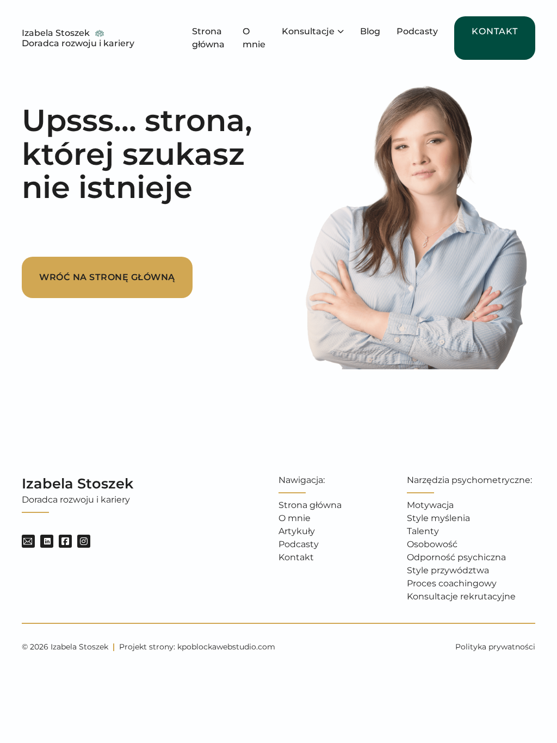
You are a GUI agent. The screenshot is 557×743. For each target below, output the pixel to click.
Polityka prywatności (495, 647)
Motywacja (430, 505)
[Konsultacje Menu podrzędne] (341, 31)
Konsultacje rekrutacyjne (461, 596)
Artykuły (296, 531)
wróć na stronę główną (107, 277)
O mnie (254, 37)
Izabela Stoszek (56, 33)
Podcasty (417, 31)
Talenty (423, 531)
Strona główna (208, 37)
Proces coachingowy (452, 583)
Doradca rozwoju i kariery (78, 43)
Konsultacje (308, 31)
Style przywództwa (448, 570)
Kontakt (495, 31)
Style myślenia (438, 518)
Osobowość (432, 544)
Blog (370, 31)
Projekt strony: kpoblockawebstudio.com (197, 647)
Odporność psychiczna (456, 557)
